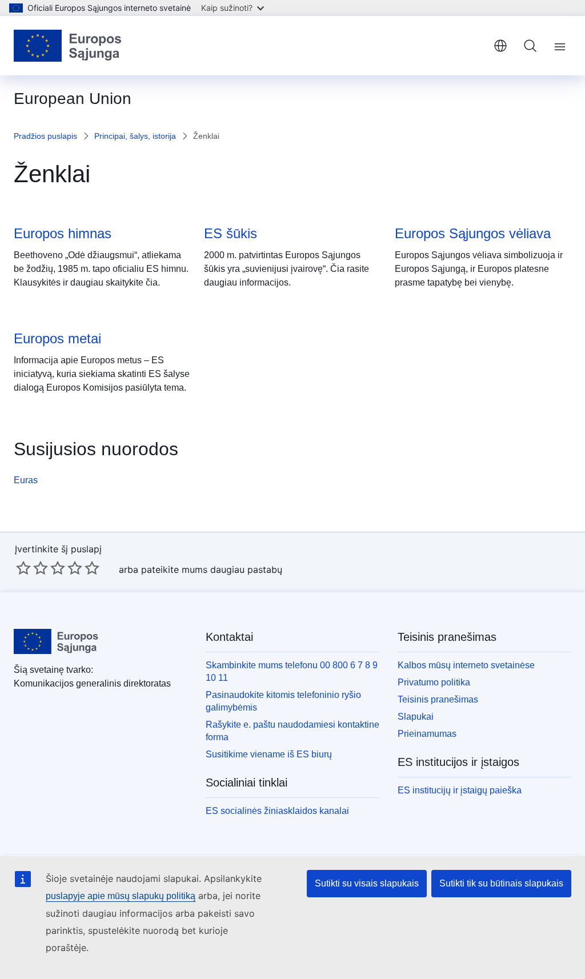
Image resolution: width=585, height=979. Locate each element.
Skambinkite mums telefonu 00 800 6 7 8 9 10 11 (292, 671)
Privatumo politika (434, 682)
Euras (26, 480)
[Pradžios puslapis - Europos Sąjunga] (68, 46)
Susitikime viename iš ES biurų (269, 754)
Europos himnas (62, 233)
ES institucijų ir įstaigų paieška (460, 790)
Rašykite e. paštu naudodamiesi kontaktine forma (292, 731)
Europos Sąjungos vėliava (473, 233)
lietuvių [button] (500, 45)
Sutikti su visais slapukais (367, 883)
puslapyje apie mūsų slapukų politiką (120, 896)
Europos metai (57, 338)
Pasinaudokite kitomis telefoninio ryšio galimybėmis (283, 701)
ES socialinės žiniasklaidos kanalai (277, 811)
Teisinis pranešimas (438, 699)
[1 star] (23, 567)
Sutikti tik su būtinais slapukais (501, 883)
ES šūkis (230, 233)
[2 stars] (32, 567)
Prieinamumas (427, 734)
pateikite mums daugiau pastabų (211, 569)
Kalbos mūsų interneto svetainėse (466, 665)
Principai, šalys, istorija (135, 136)
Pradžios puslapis (45, 136)
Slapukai (416, 716)
